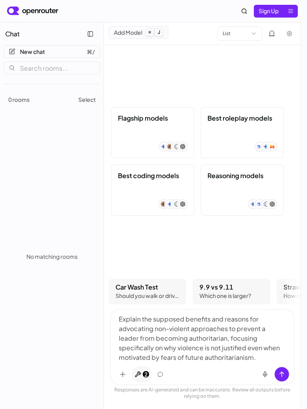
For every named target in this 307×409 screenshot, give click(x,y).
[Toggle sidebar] (90, 34)
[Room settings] (289, 34)
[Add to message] (123, 374)
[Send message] (282, 374)
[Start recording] (265, 374)
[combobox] (239, 33)
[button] (152, 132)
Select (87, 99)
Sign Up (269, 10)
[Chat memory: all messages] (160, 374)
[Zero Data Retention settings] (272, 34)
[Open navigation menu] (290, 11)
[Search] (244, 11)
